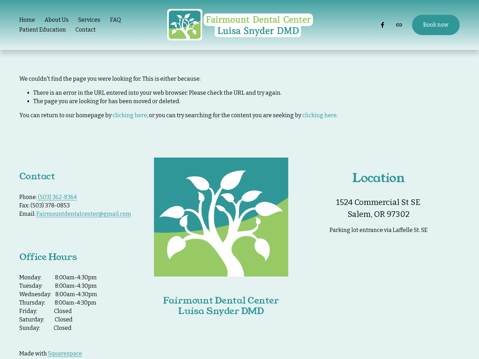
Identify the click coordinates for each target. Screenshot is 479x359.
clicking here (130, 115)
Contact (85, 29)
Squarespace (65, 353)
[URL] (399, 24)
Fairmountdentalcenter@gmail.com (83, 214)
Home (27, 19)
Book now (435, 24)
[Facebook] (382, 24)
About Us (57, 19)
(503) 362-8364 (57, 197)
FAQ (115, 19)
